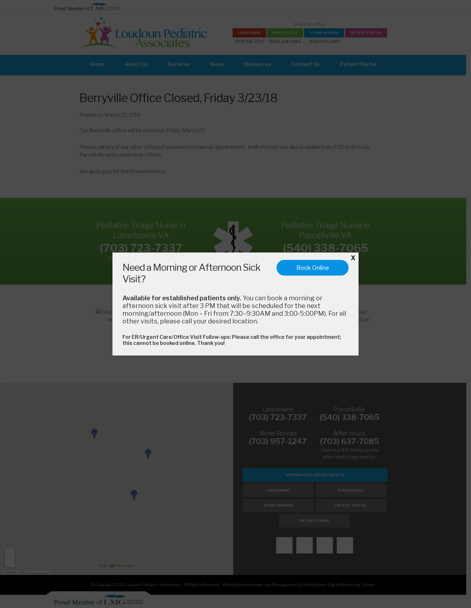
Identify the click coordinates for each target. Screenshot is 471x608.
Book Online (312, 267)
